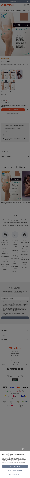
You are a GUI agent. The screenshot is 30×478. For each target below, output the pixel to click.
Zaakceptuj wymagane (15, 470)
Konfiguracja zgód (15, 474)
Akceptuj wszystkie (15, 466)
